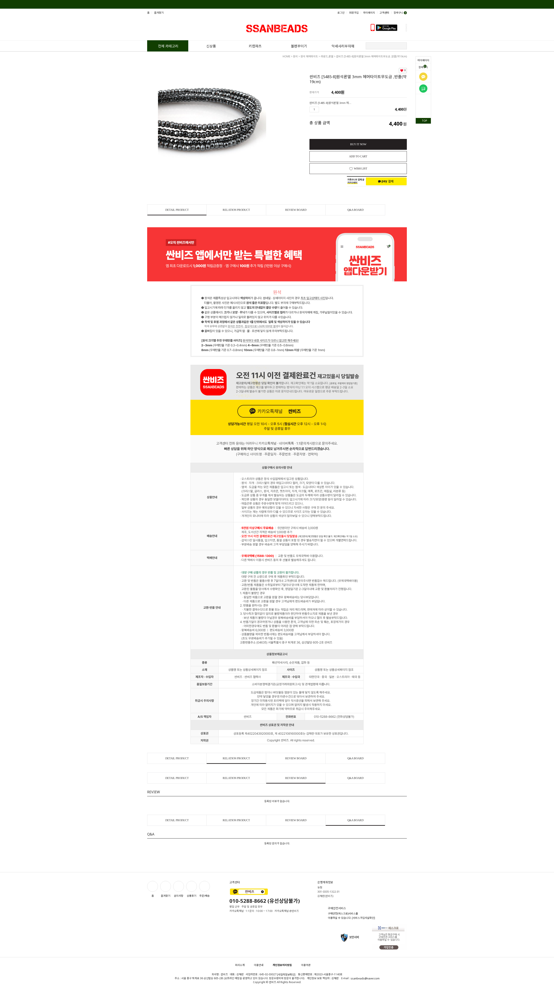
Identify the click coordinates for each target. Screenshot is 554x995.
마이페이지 (423, 60)
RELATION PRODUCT (236, 209)
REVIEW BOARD (295, 209)
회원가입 (354, 12)
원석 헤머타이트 (309, 56)
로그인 (341, 12)
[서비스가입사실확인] (363, 918)
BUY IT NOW (358, 144)
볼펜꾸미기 (299, 46)
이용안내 (258, 965)
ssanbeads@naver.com (365, 978)
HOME (286, 56)
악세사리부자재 (343, 46)
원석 (295, 56)
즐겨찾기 (159, 12)
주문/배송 (204, 896)
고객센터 (384, 12)
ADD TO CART (358, 156)
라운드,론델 (327, 56)
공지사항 (178, 896)
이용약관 (306, 965)
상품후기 (191, 896)
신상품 (211, 46)
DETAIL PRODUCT (177, 209)
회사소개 (240, 965)
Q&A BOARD (355, 209)
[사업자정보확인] (286, 974)
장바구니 (423, 67)
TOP (424, 121)
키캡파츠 (255, 46)
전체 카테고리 (168, 46)
